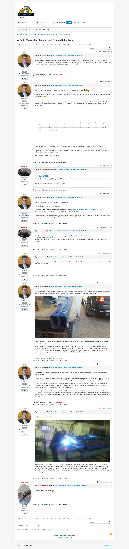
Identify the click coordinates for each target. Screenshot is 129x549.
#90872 (110, 482)
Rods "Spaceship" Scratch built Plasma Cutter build (67, 55)
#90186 (110, 227)
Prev (25, 44)
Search (35, 29)
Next (84, 44)
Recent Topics (27, 29)
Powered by (60, 537)
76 (80, 44)
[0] (72, 126)
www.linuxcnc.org (44, 29)
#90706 (110, 364)
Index (19, 29)
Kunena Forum (68, 537)
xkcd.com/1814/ (50, 237)
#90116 (110, 52)
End (89, 44)
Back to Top (108, 545)
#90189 (110, 253)
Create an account (48, 76)
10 (43, 44)
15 (64, 44)
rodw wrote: (43, 175)
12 (52, 44)
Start (19, 44)
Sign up (85, 22)
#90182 (110, 81)
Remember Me (60, 22)
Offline (24, 71)
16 (68, 44)
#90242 (110, 283)
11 (47, 44)
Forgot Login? (78, 22)
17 (72, 44)
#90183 (110, 166)
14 (60, 44)
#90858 (110, 408)
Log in (69, 22)
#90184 (110, 194)
